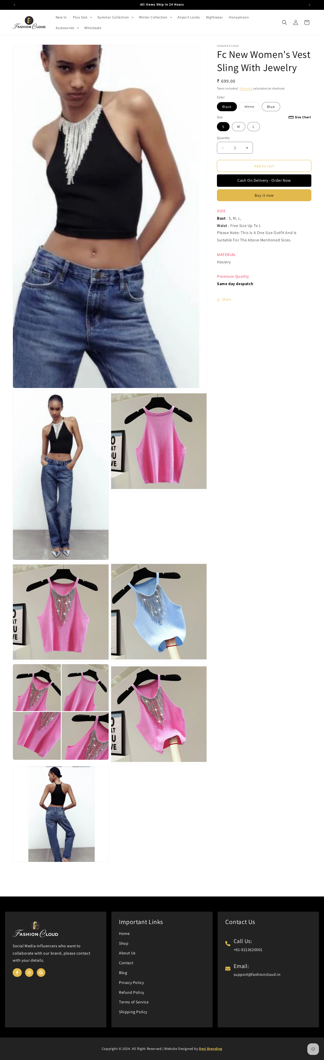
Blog (123, 972)
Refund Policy (131, 992)
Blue (271, 106)
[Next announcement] (309, 5)
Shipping (245, 88)
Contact (126, 962)
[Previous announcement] (14, 5)
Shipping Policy (133, 1012)
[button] (82, 17)
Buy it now (264, 195)
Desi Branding (210, 1048)
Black (227, 106)
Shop (123, 943)
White (252, 107)
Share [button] (226, 299)
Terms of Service (134, 1002)
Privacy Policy (131, 982)
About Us (127, 953)
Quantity (223, 138)
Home (124, 933)
